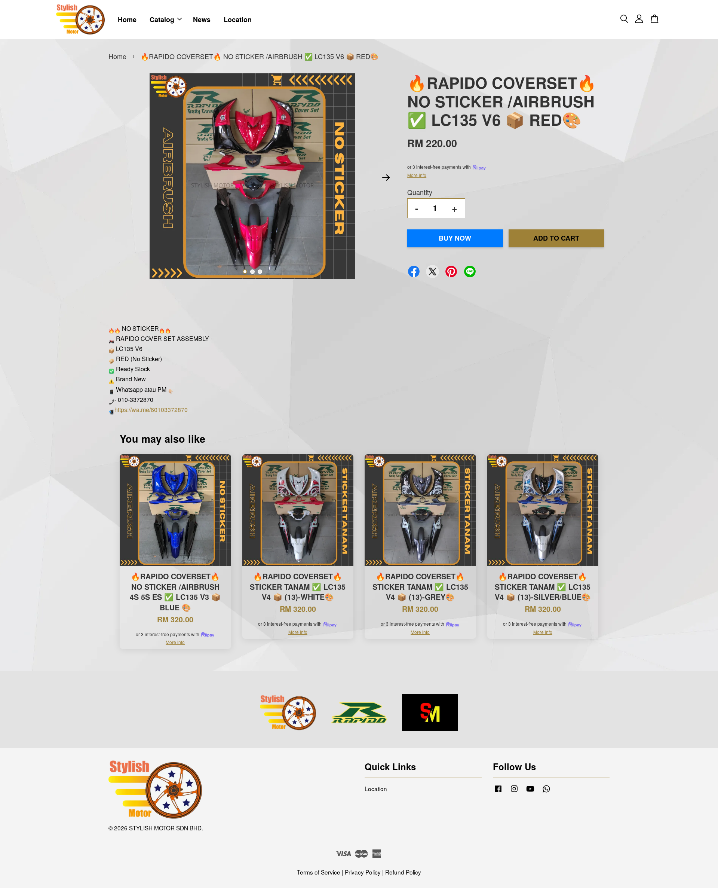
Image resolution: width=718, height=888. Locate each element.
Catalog (162, 19)
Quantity (419, 192)
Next (386, 177)
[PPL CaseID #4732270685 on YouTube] (530, 791)
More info (416, 175)
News (202, 19)
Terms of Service (318, 872)
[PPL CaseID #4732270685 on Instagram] (514, 791)
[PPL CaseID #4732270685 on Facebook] (498, 791)
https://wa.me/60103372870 (151, 409)
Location (238, 19)
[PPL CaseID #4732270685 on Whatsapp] (546, 791)
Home (127, 19)
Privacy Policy (363, 872)
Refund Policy (403, 872)
